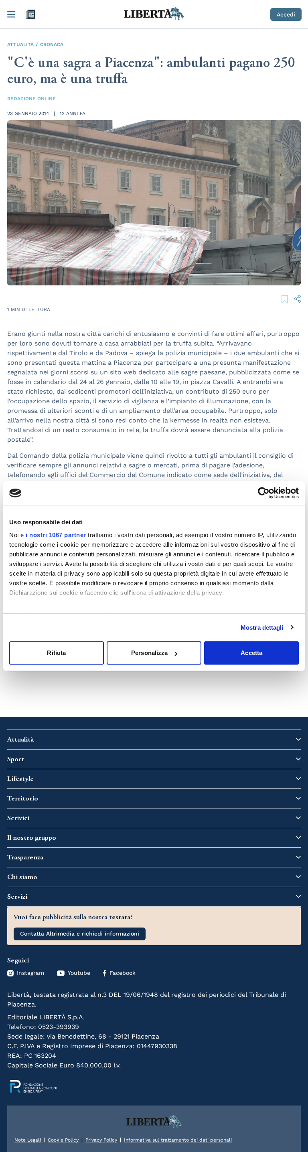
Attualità (20, 44)
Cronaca (51, 44)
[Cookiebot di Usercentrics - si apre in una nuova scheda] (264, 493)
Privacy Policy (101, 1140)
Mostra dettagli (262, 627)
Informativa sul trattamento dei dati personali (178, 1140)
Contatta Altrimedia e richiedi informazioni (79, 933)
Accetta (251, 652)
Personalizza (149, 652)
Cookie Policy (63, 1140)
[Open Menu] (11, 14)
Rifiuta (56, 652)
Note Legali (27, 1140)
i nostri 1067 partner (56, 535)
